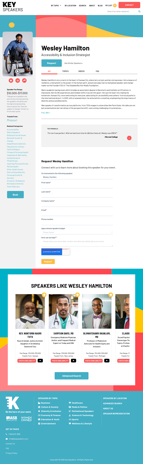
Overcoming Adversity (16, 172)
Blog (100, 5)
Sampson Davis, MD (64, 333)
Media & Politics (79, 407)
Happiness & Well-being (17, 155)
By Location (70, 5)
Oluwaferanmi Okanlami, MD (96, 335)
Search (82, 5)
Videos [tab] (81, 71)
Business (45, 402)
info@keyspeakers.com (18, 439)
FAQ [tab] (97, 71)
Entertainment (48, 423)
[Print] (17, 80)
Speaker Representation (116, 413)
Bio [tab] (49, 71)
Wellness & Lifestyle (82, 423)
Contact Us (10, 443)
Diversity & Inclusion (51, 411)
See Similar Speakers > (73, 63)
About (92, 5)
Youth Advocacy (13, 186)
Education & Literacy (15, 146)
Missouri (12, 120)
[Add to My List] (44, 294)
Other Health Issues (15, 169)
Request (51, 63)
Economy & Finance (51, 415)
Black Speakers (13, 132)
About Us (108, 408)
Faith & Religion (13, 149)
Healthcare (77, 402)
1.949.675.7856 (14, 434)
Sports (75, 419)
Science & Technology (83, 415)
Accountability (13, 129)
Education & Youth (50, 419)
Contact (129, 5)
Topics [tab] (65, 71)
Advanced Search (71, 375)
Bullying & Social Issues (16, 135)
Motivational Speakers (83, 411)
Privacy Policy (11, 453)
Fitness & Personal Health (17, 152)
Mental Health (13, 166)
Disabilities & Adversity (16, 144)
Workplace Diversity (15, 183)
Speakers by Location (115, 398)
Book (15, 194)
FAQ (7, 448)
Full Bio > (45, 112)
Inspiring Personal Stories (17, 164)
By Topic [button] (55, 5)
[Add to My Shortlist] (11, 80)
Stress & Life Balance (16, 181)
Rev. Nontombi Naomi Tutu (30, 335)
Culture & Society (49, 407)
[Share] (24, 80)
